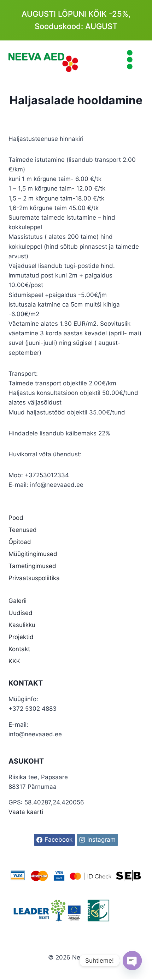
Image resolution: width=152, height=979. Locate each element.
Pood (15, 517)
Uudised (20, 612)
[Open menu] (130, 59)
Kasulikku (21, 624)
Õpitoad (19, 541)
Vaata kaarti (25, 811)
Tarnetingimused (32, 566)
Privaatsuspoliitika (34, 578)
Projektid (21, 636)
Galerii (17, 600)
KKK (14, 661)
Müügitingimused (32, 553)
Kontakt (19, 649)
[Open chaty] (132, 960)
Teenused (22, 529)
